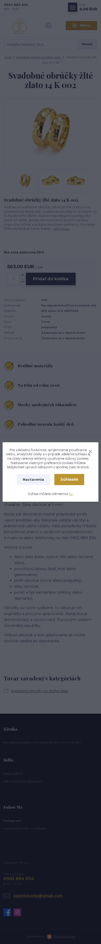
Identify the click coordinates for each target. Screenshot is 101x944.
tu (71, 494)
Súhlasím (69, 479)
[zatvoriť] (90, 450)
